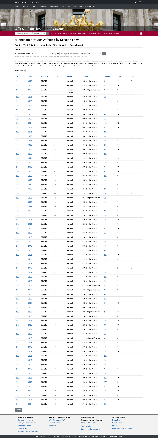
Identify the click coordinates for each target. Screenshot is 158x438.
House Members (55, 423)
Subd (56, 77)
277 (105, 307)
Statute (43, 77)
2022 (17, 233)
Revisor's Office (94, 33)
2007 (17, 114)
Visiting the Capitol (24, 426)
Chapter (107, 77)
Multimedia (77, 6)
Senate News (117, 423)
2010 (30, 162)
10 (105, 198)
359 (105, 162)
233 (105, 145)
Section (133, 77)
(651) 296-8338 (86, 423)
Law (68, 6)
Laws (59, 33)
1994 (17, 193)
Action (69, 77)
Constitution (82, 33)
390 (105, 141)
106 (105, 220)
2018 (17, 90)
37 (105, 85)
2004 (30, 132)
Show (17, 70)
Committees (53, 6)
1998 (30, 141)
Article (119, 77)
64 (105, 334)
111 (105, 101)
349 (105, 114)
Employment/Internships (27, 423)
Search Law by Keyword (111, 33)
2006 (30, 307)
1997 (17, 141)
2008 (17, 110)
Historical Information (25, 420)
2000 (30, 119)
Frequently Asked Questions (28, 431)
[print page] (141, 33)
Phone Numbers (87, 426)
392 (105, 81)
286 (105, 105)
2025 (30, 85)
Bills (62, 6)
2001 (17, 81)
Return (18, 410)
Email (96, 423)
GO (47, 34)
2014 (17, 97)
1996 (17, 145)
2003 (17, 132)
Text (17, 77)
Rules (65, 33)
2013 (30, 101)
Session (85, 77)
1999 (17, 119)
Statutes (53, 33)
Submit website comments (91, 429)
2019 (30, 90)
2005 (17, 307)
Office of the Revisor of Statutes (40, 28)
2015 (30, 97)
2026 (30, 220)
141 (105, 193)
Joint (33, 6)
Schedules (42, 6)
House (17, 6)
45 (105, 233)
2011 (17, 105)
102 (105, 123)
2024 (17, 85)
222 (105, 206)
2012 (17, 101)
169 (105, 110)
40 (105, 242)
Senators (52, 426)
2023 (17, 123)
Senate (25, 6)
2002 (30, 81)
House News (116, 420)
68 (105, 97)
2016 (17, 242)
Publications (89, 6)
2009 (30, 110)
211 (105, 237)
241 (105, 184)
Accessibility (22, 429)
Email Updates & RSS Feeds (122, 429)
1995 (30, 193)
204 (105, 154)
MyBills (114, 426)
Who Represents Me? (57, 420)
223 (105, 132)
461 (105, 119)
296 (105, 255)
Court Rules (72, 33)
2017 (17, 237)
